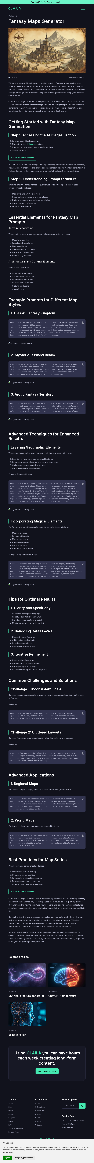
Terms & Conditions (15, 1128)
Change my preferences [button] (23, 1158)
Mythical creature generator (26, 995)
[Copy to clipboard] (77, 322)
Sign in (11, 1114)
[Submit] (82, 1106)
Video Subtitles (67, 1127)
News (10, 1111)
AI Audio (38, 1121)
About (10, 1104)
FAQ (10, 1125)
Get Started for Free (47, 1071)
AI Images (31, 144)
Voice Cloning (78, 1120)
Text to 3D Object (68, 1124)
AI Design (38, 1125)
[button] (47, 2)
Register (11, 1118)
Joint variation (17, 1034)
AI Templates (40, 1107)
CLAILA (11, 16)
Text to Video (67, 1120)
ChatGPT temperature (62, 995)
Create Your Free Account (22, 157)
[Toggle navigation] (83, 8)
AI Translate (39, 1111)
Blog (17, 16)
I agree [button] (7, 1158)
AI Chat (37, 1104)
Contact (11, 1121)
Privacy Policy (13, 1132)
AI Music (38, 1118)
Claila (14, 77)
